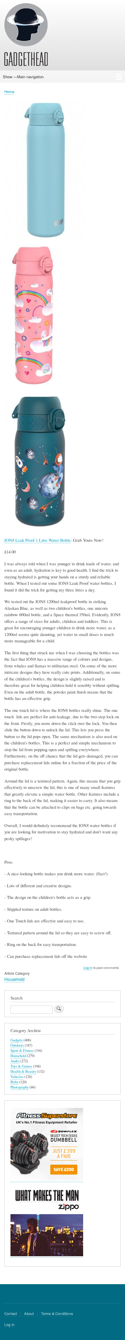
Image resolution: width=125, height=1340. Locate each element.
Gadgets (16, 1040)
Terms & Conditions (57, 1313)
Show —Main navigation (23, 76)
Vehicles (17, 1076)
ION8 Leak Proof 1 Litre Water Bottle (37, 540)
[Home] (26, 35)
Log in (87, 967)
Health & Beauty (23, 1071)
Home (9, 91)
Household (14, 979)
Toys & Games (21, 1066)
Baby (14, 1081)
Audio (14, 1061)
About (29, 1313)
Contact (10, 1313)
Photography (19, 1087)
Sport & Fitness (22, 1050)
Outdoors (17, 1045)
